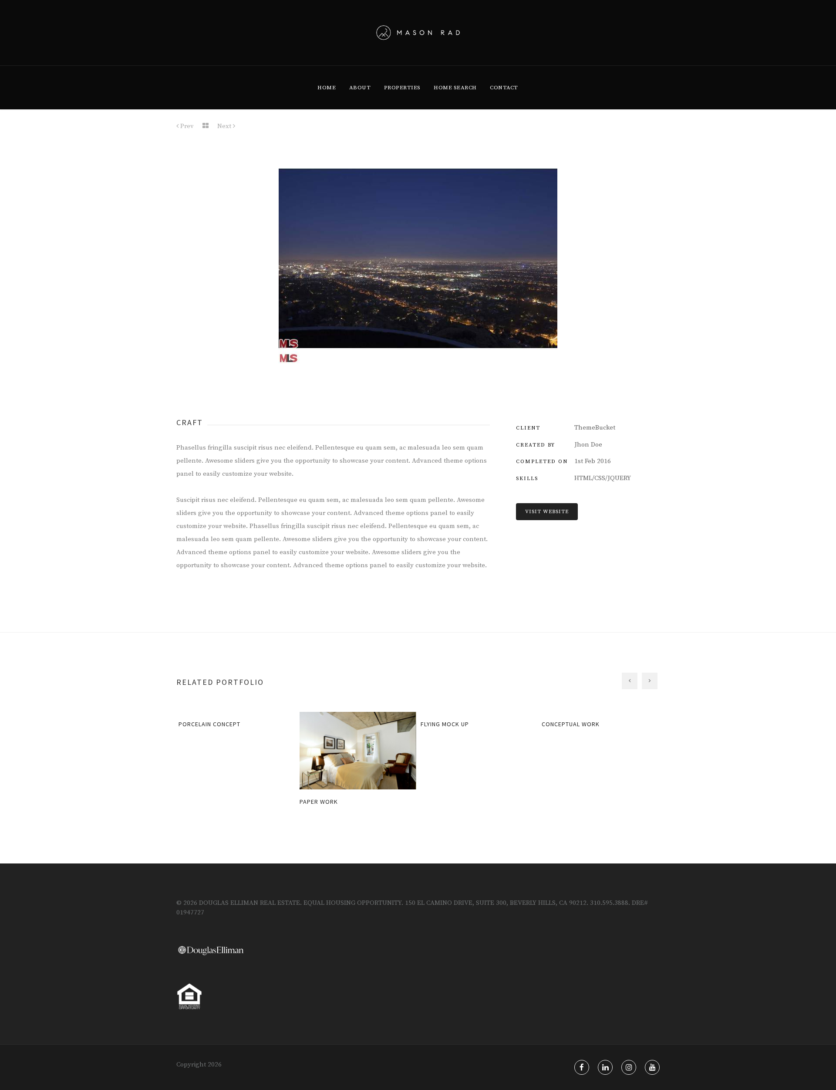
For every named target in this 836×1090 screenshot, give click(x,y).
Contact (504, 87)
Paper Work (316, 802)
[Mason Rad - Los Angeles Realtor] (418, 32)
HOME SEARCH (455, 87)
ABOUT (360, 87)
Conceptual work (568, 724)
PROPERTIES (402, 87)
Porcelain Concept (206, 724)
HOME (326, 87)
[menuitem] (326, 87)
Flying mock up (442, 724)
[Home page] (205, 127)
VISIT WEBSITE (547, 511)
